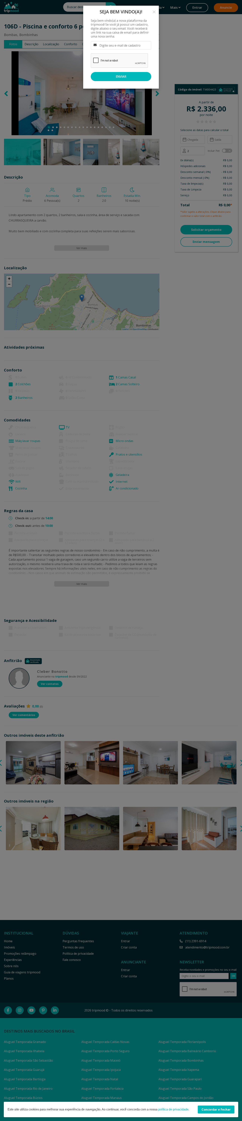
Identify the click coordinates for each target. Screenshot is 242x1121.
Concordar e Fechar (216, 1109)
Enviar (121, 76)
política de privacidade (173, 1109)
